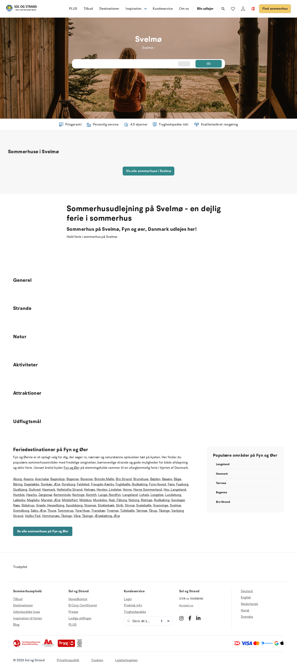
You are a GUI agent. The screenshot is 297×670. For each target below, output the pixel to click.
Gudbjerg (20, 489)
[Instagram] (181, 618)
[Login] (243, 8)
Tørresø (141, 510)
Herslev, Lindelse (109, 489)
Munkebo (100, 500)
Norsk (245, 610)
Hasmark (48, 489)
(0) (209, 64)
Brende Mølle (104, 479)
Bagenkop (57, 479)
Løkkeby (19, 500)
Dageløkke (31, 484)
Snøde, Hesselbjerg (50, 505)
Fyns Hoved (157, 484)
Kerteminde (62, 495)
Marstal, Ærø (50, 500)
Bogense (72, 479)
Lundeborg (173, 495)
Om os (184, 8)
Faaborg (182, 484)
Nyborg (133, 500)
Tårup (153, 510)
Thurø (51, 510)
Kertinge (78, 495)
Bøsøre (167, 479)
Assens (28, 479)
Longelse (157, 495)
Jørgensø (45, 495)
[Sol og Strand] (21, 9)
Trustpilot (20, 567)
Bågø (177, 479)
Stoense (90, 505)
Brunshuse (140, 479)
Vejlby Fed (32, 516)
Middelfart (70, 500)
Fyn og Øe (71, 468)
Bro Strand (124, 479)
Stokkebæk (106, 505)
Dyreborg (68, 484)
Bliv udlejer (205, 8)
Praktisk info (133, 605)
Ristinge (146, 500)
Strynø (130, 505)
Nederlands (249, 604)
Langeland (130, 495)
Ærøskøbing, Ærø (107, 516)
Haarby (31, 495)
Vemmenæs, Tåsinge (57, 516)
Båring (17, 484)
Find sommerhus (275, 8)
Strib (119, 505)
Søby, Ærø (38, 510)
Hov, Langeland (175, 489)
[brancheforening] (27, 646)
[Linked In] (198, 618)
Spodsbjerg (74, 505)
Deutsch (247, 591)
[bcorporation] (80, 646)
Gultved (35, 489)
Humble (19, 495)
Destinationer (109, 8)
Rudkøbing (162, 500)
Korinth (91, 495)
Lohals (144, 495)
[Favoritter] (233, 8)
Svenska (247, 617)
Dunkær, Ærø (50, 484)
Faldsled (83, 484)
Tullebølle (127, 510)
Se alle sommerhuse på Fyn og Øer (42, 531)
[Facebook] (189, 618)
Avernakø (42, 479)
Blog (16, 624)
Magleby (33, 500)
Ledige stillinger (80, 618)
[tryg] (67, 646)
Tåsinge (164, 510)
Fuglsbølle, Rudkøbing (131, 484)
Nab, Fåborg (118, 500)
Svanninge (160, 505)
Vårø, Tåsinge (83, 516)
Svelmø (175, 505)
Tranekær (98, 510)
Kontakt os (186, 605)
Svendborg (21, 510)
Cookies (97, 660)
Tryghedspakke (135, 612)
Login (128, 599)
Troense (113, 510)
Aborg (17, 479)
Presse (73, 612)
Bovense (86, 479)
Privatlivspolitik (68, 660)
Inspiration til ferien (27, 618)
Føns (171, 484)
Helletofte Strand (69, 489)
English (246, 597)
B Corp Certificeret (82, 605)
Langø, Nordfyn (109, 495)
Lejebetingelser (126, 660)
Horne (127, 489)
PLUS (73, 8)
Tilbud (88, 8)
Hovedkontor (77, 599)
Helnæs (89, 489)
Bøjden (155, 479)
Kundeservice (163, 8)
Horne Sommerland (147, 489)
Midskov (85, 500)
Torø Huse (82, 510)
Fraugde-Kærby (102, 484)
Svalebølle (144, 505)
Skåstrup (28, 505)
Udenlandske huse (26, 612)
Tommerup (66, 510)
